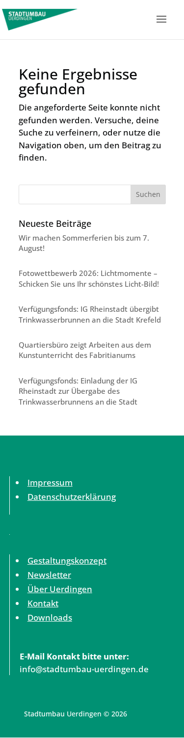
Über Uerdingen (59, 589)
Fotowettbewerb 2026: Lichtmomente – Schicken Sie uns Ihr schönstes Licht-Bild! (89, 278)
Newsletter (49, 574)
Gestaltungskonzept (66, 560)
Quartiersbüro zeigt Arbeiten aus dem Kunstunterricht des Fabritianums (85, 350)
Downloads (49, 617)
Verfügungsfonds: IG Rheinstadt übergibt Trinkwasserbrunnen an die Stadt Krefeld (90, 314)
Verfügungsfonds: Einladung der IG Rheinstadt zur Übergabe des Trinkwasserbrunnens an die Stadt (78, 391)
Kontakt (42, 603)
